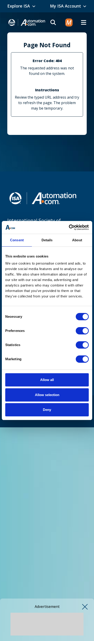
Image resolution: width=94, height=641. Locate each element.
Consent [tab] (17, 240)
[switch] (82, 330)
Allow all (47, 380)
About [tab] (77, 240)
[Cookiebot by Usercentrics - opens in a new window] (69, 227)
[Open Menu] (83, 22)
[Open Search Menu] (53, 22)
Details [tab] (47, 240)
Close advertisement (84, 606)
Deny (47, 410)
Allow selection (47, 395)
